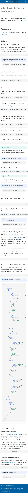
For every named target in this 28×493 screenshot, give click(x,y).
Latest (13, 1)
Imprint (2, 485)
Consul (23, 18)
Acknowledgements (10, 485)
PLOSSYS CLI (4, 34)
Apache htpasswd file (15, 444)
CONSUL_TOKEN (8, 49)
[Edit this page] (26, 8)
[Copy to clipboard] (26, 55)
